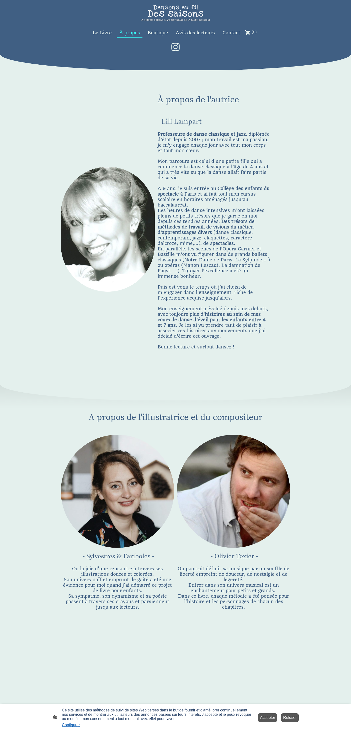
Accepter (267, 717)
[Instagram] (175, 47)
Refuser (290, 717)
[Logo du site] (175, 13)
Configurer (71, 725)
